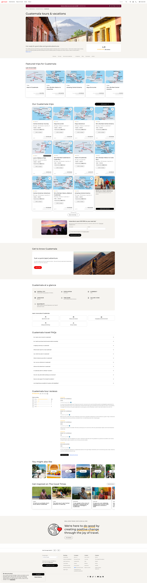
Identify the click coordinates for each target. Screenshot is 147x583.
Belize (39, 471)
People (96, 561)
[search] (122, 2)
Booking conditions (67, 567)
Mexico (53, 471)
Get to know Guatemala (67, 56)
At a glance (78, 56)
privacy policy (86, 231)
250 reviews (107, 49)
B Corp (96, 557)
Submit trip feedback (67, 559)
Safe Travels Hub (66, 561)
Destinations (12, 1)
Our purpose (68, 537)
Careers (75, 563)
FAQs (83, 56)
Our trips (59, 56)
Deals (25, 1)
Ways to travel (19, 1)
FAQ (85, 561)
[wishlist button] (49, 109)
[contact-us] (135, 1)
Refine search (104, 104)
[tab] (31, 67)
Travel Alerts (65, 563)
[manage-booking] (133, 1)
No (58, 550)
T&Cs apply (50, 562)
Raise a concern (87, 567)
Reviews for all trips (74, 454)
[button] (49, 109)
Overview (54, 56)
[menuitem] (4, 2)
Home (27, 8)
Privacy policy (76, 565)
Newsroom (87, 565)
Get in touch (87, 557)
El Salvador (68, 471)
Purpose (97, 555)
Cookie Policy (12, 579)
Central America (39, 8)
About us (75, 557)
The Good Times (77, 559)
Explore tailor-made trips (105, 208)
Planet (96, 563)
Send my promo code (75, 235)
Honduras (98, 471)
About (29, 1)
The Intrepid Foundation (99, 559)
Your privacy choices (79, 567)
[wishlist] (130, 1)
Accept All (38, 574)
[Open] (47, 393)
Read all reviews (64, 454)
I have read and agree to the (80, 231)
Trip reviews (87, 56)
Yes (54, 550)
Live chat (86, 559)
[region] (23, 576)
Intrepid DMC (76, 561)
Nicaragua (83, 471)
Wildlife (96, 565)
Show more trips (72, 214)
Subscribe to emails (50, 565)
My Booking (65, 557)
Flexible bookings (66, 565)
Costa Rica (112, 471)
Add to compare (38, 132)
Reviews (86, 563)
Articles (93, 56)
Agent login (65, 569)
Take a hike (37, 267)
